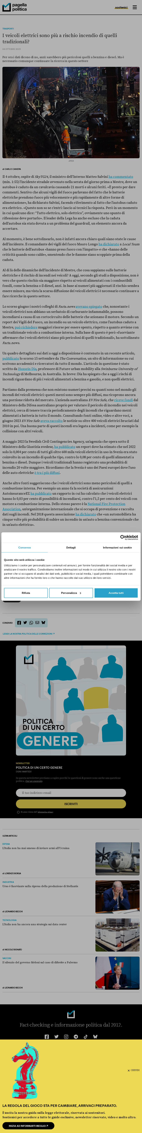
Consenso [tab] (24, 547)
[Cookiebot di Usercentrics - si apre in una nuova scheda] (123, 537)
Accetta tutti (116, 592)
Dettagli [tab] (71, 547)
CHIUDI (135, 1070)
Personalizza (69, 592)
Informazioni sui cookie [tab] (117, 547)
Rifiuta (26, 592)
